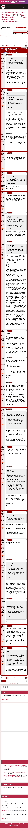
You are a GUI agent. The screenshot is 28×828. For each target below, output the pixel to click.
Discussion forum (5, 36)
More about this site (6, 818)
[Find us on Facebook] (5, 687)
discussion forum (16, 809)
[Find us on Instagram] (7, 687)
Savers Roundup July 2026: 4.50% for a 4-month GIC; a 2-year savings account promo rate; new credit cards (15, 772)
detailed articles (5, 810)
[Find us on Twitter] (3, 687)
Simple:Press (13, 683)
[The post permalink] (8, 55)
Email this (15, 52)
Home (1, 35)
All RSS (3, 681)
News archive (5, 699)
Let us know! (9, 815)
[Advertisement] (14, 717)
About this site (16, 825)
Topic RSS (25, 48)
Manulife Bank (6, 37)
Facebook (6, 52)
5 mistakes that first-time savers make (12, 775)
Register (19, 27)
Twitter (11, 52)
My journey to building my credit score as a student (15, 768)
